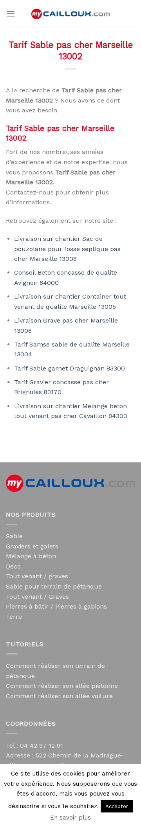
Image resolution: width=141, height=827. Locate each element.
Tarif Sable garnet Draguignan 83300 (69, 368)
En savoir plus (70, 817)
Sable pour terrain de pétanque (54, 586)
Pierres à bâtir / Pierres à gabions (56, 606)
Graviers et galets (32, 546)
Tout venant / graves (37, 576)
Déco (13, 566)
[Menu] (10, 13)
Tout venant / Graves (37, 596)
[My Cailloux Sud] (70, 14)
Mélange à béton (31, 556)
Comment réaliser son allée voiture (59, 696)
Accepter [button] (116, 806)
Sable (14, 536)
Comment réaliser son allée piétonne (62, 685)
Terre (14, 616)
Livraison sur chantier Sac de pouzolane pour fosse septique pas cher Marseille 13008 (67, 248)
